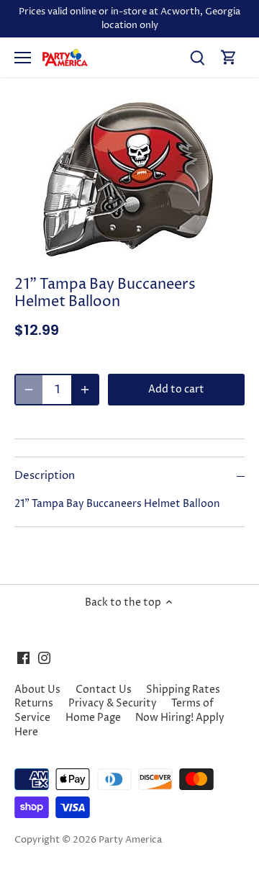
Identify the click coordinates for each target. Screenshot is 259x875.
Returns (33, 703)
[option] (129, 179)
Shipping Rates (183, 689)
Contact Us (104, 689)
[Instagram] (44, 658)
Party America (130, 840)
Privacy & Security (112, 703)
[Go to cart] (228, 57)
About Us (37, 689)
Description (44, 476)
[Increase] (85, 389)
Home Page (93, 717)
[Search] (197, 57)
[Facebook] (23, 658)
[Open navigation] (22, 57)
